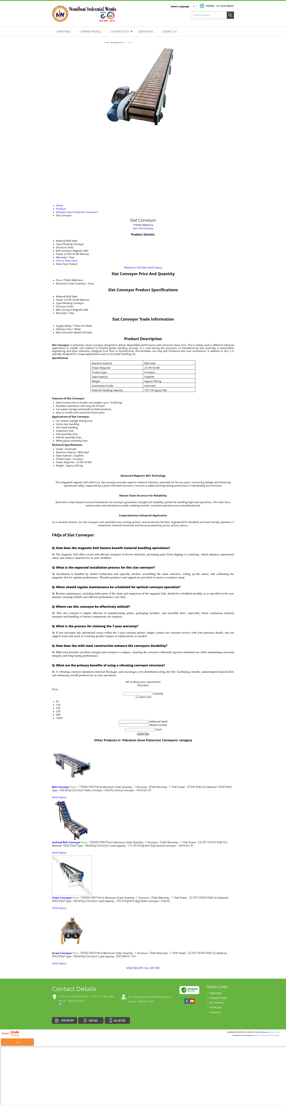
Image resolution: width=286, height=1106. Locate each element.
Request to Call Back (135, 267)
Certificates (145, 31)
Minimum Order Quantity (70, 283)
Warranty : (166, 787)
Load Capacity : (133, 845)
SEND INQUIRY (134, 968)
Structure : (146, 787)
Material (60, 296)
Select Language (180, 6)
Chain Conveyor (62, 897)
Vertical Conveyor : (132, 790)
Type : (68, 790)
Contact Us (169, 31)
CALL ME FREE (152, 968)
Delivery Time (64, 329)
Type (58, 303)
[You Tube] (192, 1003)
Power (59, 299)
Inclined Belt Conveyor (66, 842)
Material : (219, 787)
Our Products (120, 31)
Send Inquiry (155, 267)
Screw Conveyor (62, 953)
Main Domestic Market (69, 332)
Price (59, 280)
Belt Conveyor (64, 309)
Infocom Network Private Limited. (267, 1035)
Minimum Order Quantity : (119, 787)
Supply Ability (64, 325)
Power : (192, 787)
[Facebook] (186, 1003)
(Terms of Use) (274, 1032)
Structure (61, 306)
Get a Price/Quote (143, 228)
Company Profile (90, 31)
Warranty (61, 313)
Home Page (63, 31)
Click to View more (66, 260)
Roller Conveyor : (99, 790)
